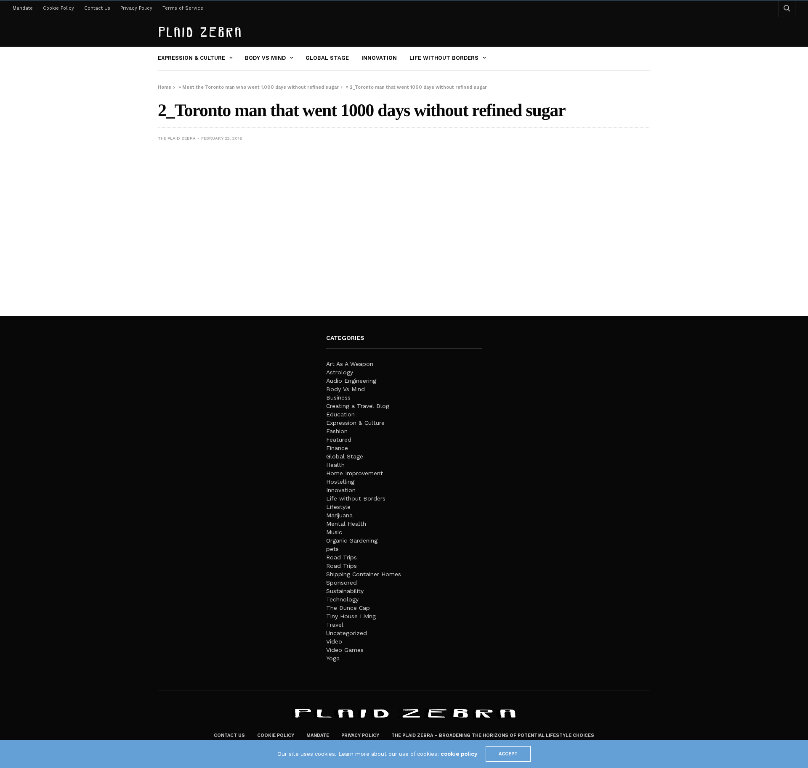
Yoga (333, 658)
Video (334, 641)
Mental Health (346, 524)
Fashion (337, 431)
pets (332, 549)
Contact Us (97, 8)
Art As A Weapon (349, 364)
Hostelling (340, 482)
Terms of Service (182, 8)
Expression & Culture (191, 58)
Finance (337, 448)
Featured (338, 439)
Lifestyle (338, 507)
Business (338, 397)
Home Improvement (354, 473)
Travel (334, 625)
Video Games (345, 650)
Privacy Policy (136, 8)
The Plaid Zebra (177, 138)
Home (164, 87)
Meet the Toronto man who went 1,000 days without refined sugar (260, 87)
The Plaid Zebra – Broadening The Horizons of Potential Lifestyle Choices (492, 735)
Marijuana (339, 515)
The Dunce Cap (348, 608)
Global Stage (327, 58)
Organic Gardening (351, 540)
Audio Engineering (351, 381)
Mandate (23, 8)
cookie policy (459, 754)
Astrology (339, 372)
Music (334, 532)
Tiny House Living (351, 616)
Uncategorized (346, 633)
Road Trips (341, 557)
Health (335, 465)
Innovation (379, 58)
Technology (342, 599)
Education (340, 414)
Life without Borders (443, 58)
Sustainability (345, 591)
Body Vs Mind (265, 58)
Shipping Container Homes (363, 574)
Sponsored (341, 582)
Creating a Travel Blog (357, 406)
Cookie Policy (58, 8)
